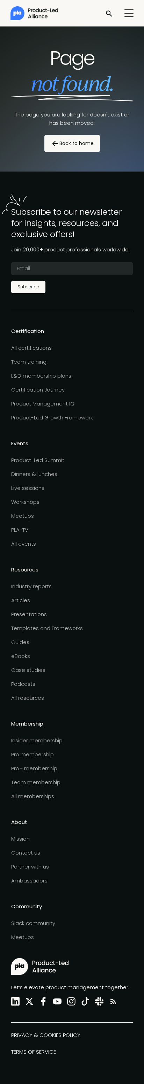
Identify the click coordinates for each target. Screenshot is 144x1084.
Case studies (28, 670)
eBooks (20, 656)
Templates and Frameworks (47, 628)
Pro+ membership (34, 768)
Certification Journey (38, 389)
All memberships (32, 796)
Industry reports (31, 586)
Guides (20, 642)
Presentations (29, 614)
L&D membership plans (41, 375)
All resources (27, 698)
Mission (20, 838)
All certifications (31, 347)
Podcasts (23, 684)
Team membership (35, 782)
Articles (20, 600)
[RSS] (112, 1001)
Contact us (25, 852)
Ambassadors (29, 880)
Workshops (25, 502)
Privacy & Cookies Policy (45, 1035)
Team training (28, 361)
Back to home (76, 143)
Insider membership (37, 740)
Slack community (33, 923)
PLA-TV (19, 529)
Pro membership (32, 754)
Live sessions (27, 488)
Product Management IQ (42, 403)
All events (23, 543)
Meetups (22, 516)
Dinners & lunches (34, 474)
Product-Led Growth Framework (52, 417)
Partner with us (30, 866)
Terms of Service (33, 1051)
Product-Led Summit (37, 460)
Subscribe (28, 287)
